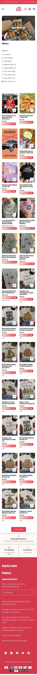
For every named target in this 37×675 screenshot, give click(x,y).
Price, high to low (9, 74)
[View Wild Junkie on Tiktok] (11, 653)
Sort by (4, 50)
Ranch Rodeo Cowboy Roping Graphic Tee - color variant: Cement (3, 520)
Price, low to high (9, 71)
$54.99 (26, 121)
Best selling (8, 61)
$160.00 (26, 263)
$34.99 (8, 190)
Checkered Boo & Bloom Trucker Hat (9, 185)
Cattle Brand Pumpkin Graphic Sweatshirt (27, 329)
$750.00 (27, 227)
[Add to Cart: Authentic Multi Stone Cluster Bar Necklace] (14, 250)
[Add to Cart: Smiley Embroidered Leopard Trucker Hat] (32, 145)
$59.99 (26, 298)
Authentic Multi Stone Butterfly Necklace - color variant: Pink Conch (9, 300)
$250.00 (9, 261)
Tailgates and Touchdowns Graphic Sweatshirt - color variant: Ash (21, 302)
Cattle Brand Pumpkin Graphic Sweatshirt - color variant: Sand (21, 337)
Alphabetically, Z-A (10, 68)
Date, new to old (9, 81)
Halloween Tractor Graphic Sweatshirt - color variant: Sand (3, 411)
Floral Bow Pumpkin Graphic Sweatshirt (26, 365)
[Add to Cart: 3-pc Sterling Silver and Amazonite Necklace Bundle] (14, 215)
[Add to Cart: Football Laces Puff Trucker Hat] (32, 110)
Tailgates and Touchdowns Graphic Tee (9, 439)
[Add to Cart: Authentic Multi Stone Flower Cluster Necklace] (32, 250)
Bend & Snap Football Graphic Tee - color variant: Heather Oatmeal (21, 447)
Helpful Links (9, 566)
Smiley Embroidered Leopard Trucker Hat (26, 152)
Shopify (29, 662)
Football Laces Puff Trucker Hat (26, 116)
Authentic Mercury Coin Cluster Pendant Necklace (27, 222)
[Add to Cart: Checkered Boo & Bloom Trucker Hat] (14, 179)
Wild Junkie (14, 662)
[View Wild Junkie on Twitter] (22, 653)
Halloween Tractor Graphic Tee (26, 512)
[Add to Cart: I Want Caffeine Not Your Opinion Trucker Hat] (32, 179)
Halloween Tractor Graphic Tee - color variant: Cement (21, 520)
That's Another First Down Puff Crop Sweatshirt (9, 117)
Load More (18, 529)
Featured (7, 54)
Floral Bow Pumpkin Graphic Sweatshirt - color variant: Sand (21, 373)
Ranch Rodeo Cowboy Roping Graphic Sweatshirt (9, 366)
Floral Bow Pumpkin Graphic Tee (26, 476)
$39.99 (26, 407)
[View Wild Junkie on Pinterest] (28, 653)
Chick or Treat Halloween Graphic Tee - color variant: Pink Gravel (21, 411)
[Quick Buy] (14, 110)
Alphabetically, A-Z (10, 64)
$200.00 (9, 296)
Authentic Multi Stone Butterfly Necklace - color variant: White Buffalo (3, 300)
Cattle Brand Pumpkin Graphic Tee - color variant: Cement (3, 484)
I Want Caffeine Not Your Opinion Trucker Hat (26, 186)
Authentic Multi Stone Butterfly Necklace (9, 291)
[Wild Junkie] (18, 9)
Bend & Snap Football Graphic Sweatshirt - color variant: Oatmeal (3, 337)
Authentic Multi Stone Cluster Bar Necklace (9, 256)
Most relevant (8, 58)
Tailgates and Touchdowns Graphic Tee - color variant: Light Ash (3, 448)
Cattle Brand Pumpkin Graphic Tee (9, 476)
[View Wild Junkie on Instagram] (5, 653)
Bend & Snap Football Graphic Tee (27, 438)
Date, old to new (9, 78)
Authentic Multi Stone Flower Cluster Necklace (27, 257)
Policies (6, 573)
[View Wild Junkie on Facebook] (17, 653)
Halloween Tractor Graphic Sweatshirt (8, 402)
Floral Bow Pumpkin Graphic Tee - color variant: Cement (21, 484)
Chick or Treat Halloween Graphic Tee (27, 402)
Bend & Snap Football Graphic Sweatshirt (9, 329)
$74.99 (8, 123)
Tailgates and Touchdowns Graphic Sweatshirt (26, 292)
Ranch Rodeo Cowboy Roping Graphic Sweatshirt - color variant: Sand (3, 375)
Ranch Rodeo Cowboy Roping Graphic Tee (9, 512)
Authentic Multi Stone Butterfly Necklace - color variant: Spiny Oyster (6, 300)
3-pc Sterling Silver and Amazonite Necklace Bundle (8, 222)
